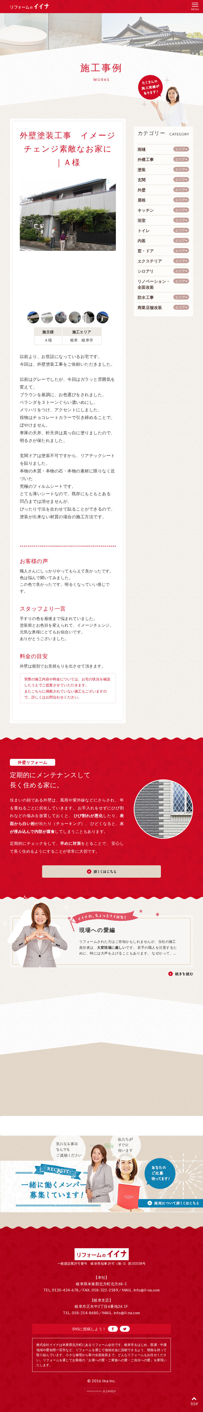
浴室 (142, 220)
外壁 (142, 189)
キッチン (146, 210)
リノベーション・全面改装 (154, 284)
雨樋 (142, 149)
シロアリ (146, 271)
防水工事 (146, 297)
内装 (142, 240)
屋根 (142, 200)
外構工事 (146, 159)
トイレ (144, 230)
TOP (194, 1404)
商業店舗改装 (150, 307)
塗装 (142, 169)
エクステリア (150, 260)
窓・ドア (146, 250)
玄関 (142, 179)
